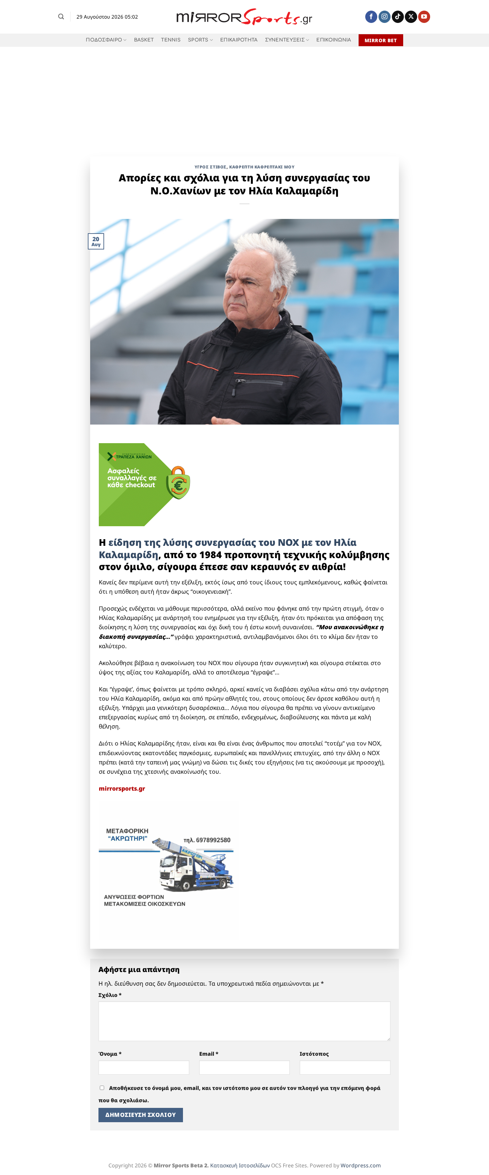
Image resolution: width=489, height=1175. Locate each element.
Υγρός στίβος (211, 167)
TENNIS (171, 40)
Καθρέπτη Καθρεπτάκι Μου (261, 167)
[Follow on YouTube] (424, 17)
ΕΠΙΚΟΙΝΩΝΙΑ (333, 40)
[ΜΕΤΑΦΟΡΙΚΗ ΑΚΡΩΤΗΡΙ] (169, 870)
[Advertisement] (244, 96)
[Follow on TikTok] (398, 17)
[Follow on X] (411, 17)
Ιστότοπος (314, 1053)
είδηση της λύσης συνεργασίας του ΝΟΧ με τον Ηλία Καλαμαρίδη (228, 548)
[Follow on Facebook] (371, 17)
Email (209, 1053)
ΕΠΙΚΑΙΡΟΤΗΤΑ (238, 40)
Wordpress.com (361, 1165)
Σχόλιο (110, 995)
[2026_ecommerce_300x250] (149, 484)
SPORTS (198, 40)
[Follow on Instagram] (385, 17)
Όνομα (110, 1053)
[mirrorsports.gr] (245, 17)
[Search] (61, 16)
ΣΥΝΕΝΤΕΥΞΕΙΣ (285, 40)
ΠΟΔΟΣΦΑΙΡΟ (104, 40)
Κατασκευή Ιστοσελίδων (240, 1165)
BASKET (144, 40)
